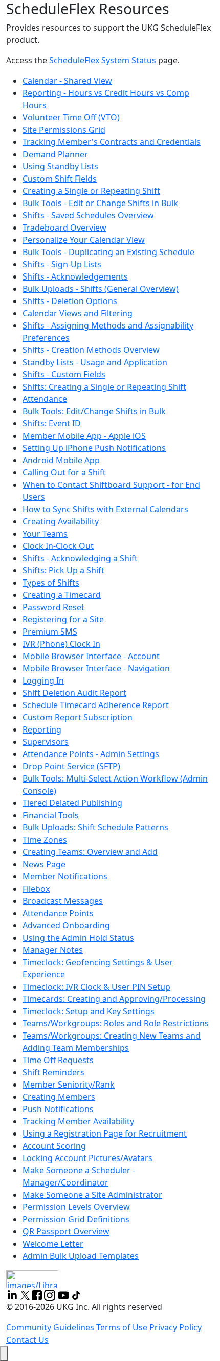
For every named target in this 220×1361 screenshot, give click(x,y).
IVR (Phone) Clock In (61, 643)
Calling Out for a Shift (64, 472)
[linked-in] (13, 1294)
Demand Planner (55, 154)
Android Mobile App (61, 460)
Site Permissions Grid (64, 129)
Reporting (42, 729)
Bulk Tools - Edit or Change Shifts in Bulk (100, 203)
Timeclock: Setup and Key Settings (89, 1011)
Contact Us (27, 1339)
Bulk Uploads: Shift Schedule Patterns (95, 827)
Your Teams (45, 533)
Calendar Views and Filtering (78, 313)
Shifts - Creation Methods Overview (91, 350)
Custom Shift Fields (60, 178)
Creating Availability (61, 521)
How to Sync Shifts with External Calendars (105, 509)
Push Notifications (58, 1109)
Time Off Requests (58, 1060)
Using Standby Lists (60, 166)
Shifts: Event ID (52, 423)
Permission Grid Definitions (76, 1219)
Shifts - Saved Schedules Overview (88, 215)
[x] (26, 1294)
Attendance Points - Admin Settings (91, 754)
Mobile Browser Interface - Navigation (96, 668)
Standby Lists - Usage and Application (95, 362)
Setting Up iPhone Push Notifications (94, 447)
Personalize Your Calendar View (84, 239)
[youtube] (64, 1294)
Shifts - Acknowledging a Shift (80, 558)
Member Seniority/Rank (69, 1084)
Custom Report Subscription (78, 717)
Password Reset (53, 607)
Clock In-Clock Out (58, 545)
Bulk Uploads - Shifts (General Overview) (101, 288)
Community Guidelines (50, 1327)
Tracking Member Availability (78, 1121)
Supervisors (46, 741)
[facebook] (38, 1294)
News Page (44, 864)
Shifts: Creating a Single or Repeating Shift (104, 386)
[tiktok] (76, 1294)
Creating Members (59, 1096)
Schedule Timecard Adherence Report (96, 705)
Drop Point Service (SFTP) (71, 766)
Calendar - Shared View (67, 80)
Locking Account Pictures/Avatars (87, 1158)
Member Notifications (65, 876)
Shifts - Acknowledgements (75, 276)
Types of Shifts (51, 582)
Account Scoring (54, 1145)
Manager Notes (53, 949)
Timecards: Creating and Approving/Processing (114, 998)
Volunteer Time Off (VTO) (71, 117)
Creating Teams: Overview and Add (90, 852)
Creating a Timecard (62, 594)
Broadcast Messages (63, 900)
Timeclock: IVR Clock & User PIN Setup (96, 986)
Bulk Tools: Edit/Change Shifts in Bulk (94, 411)
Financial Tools (51, 815)
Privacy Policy (175, 1327)
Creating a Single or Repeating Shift (91, 190)
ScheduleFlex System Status (102, 60)
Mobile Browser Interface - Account (91, 656)
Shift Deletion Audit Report (74, 692)
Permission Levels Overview (76, 1207)
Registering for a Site (63, 619)
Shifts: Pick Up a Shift (63, 570)
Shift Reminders (53, 1072)
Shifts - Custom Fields (64, 374)
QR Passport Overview (66, 1231)
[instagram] (50, 1294)
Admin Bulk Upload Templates (81, 1256)
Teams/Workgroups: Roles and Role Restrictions (116, 1023)
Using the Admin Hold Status (78, 937)
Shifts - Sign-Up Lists (62, 264)
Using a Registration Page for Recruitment (105, 1133)
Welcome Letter (53, 1243)
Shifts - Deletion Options (70, 301)
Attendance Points (58, 913)
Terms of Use (121, 1327)
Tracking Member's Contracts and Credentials (112, 141)
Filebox (36, 888)
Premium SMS (50, 631)
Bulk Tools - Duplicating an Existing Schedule (108, 252)
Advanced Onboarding (66, 925)
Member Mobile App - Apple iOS (84, 435)
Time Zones (45, 839)
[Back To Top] (4, 1353)
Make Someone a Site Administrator (92, 1194)
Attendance (45, 399)
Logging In (43, 680)
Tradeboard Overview (64, 227)
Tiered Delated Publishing (72, 803)
